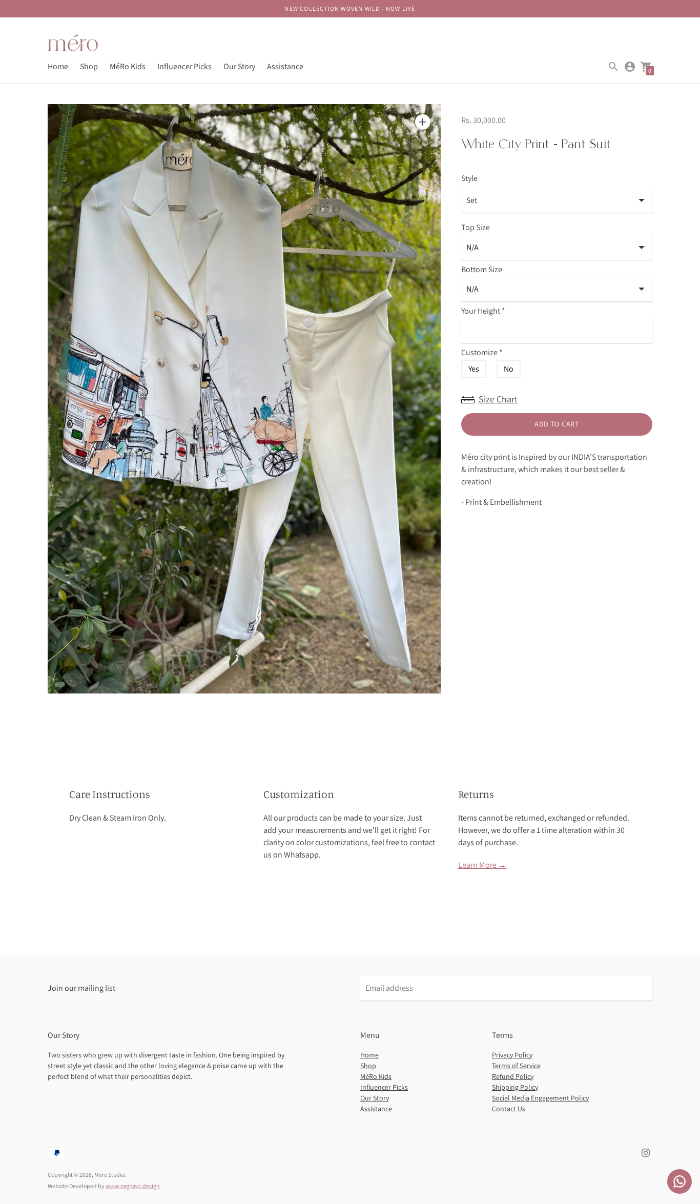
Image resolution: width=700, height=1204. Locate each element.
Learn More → (482, 865)
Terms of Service (516, 1065)
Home (58, 66)
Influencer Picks (184, 66)
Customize (482, 353)
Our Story (239, 66)
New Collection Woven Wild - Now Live (349, 8)
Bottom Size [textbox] (481, 270)
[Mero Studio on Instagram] (646, 1152)
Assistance (285, 66)
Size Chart (498, 399)
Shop (89, 66)
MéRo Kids (128, 66)
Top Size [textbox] (475, 228)
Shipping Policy (515, 1087)
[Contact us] (679, 1181)
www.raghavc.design (133, 1186)
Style (469, 178)
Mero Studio (109, 1174)
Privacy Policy (512, 1054)
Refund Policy (512, 1076)
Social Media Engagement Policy (540, 1098)
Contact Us (508, 1108)
